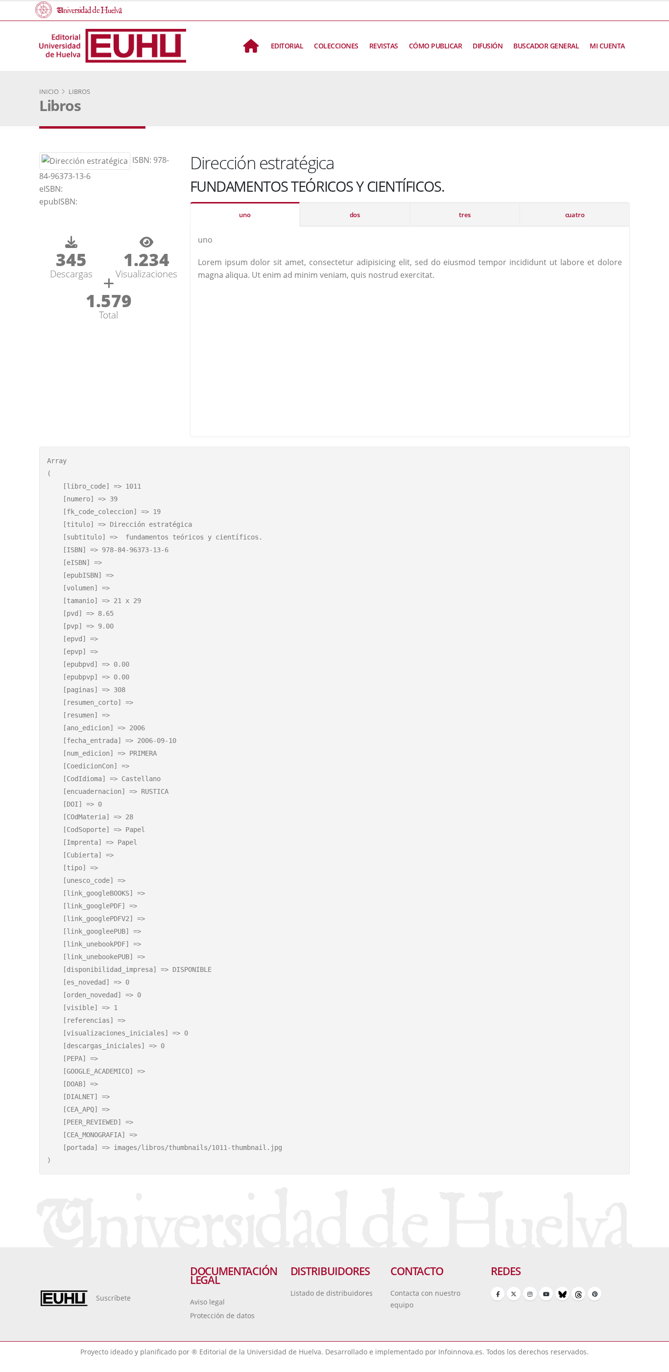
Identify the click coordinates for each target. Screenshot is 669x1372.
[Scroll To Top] (652, 1361)
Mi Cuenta (607, 45)
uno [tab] (244, 214)
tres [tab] (464, 214)
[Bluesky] (562, 1294)
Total (108, 314)
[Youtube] (546, 1294)
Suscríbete (113, 1298)
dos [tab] (355, 214)
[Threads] (578, 1294)
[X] (514, 1294)
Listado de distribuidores (331, 1293)
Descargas (71, 273)
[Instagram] (530, 1294)
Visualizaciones (146, 273)
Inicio (49, 91)
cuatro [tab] (575, 214)
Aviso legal (207, 1301)
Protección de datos (222, 1315)
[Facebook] (497, 1294)
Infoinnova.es (460, 1351)
